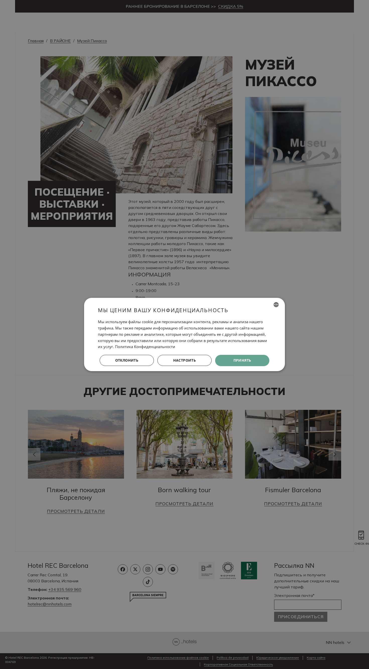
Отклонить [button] (127, 360)
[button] (184, 360)
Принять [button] (242, 360)
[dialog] (184, 334)
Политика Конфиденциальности (145, 346)
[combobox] (276, 304)
